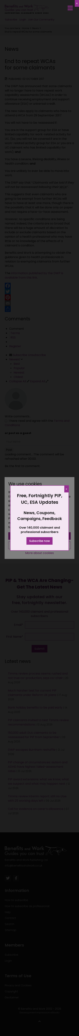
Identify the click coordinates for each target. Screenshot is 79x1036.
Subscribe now (39, 541)
